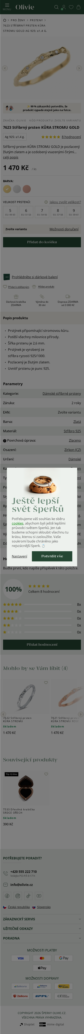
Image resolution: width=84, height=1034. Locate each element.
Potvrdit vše (52, 556)
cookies (17, 523)
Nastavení (19, 556)
